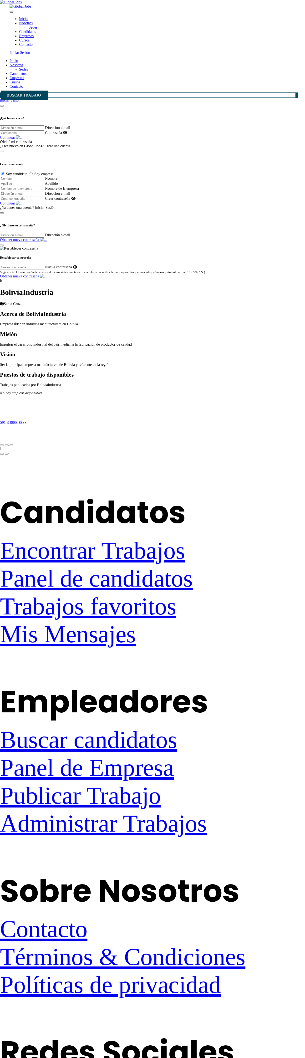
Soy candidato (16, 174)
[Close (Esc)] (2, 445)
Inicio (23, 19)
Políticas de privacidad (110, 984)
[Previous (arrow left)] (2, 454)
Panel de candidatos (96, 578)
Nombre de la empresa (62, 188)
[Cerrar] (2, 106)
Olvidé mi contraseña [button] (16, 142)
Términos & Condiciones (122, 956)
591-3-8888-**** (45, 422)
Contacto (26, 44)
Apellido (51, 183)
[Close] (11, 12)
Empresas (26, 36)
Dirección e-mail (57, 128)
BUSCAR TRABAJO (24, 95)
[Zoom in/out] (11, 445)
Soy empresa (44, 174)
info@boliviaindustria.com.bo (22, 431)
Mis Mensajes (68, 634)
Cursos (24, 40)
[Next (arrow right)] (7, 454)
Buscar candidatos (88, 739)
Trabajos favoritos (88, 606)
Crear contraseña (57, 198)
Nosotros (26, 23)
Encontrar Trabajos (92, 550)
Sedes (33, 27)
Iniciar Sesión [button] (20, 53)
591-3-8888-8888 (13, 422)
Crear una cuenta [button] (57, 146)
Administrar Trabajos (103, 823)
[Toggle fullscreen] (7, 445)
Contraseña (53, 133)
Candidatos (27, 32)
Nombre (51, 178)
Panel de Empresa (87, 767)
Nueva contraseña (58, 267)
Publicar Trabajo (80, 795)
